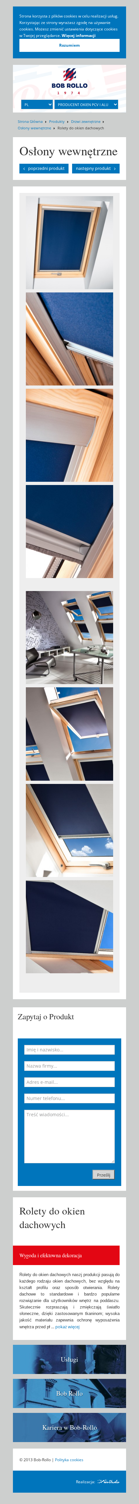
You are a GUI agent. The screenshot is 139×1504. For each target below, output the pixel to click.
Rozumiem (69, 45)
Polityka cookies (69, 1459)
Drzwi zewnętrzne (86, 121)
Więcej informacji (79, 35)
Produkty (57, 121)
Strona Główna (30, 121)
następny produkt (93, 168)
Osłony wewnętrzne (34, 127)
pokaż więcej (67, 1327)
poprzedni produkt (46, 168)
